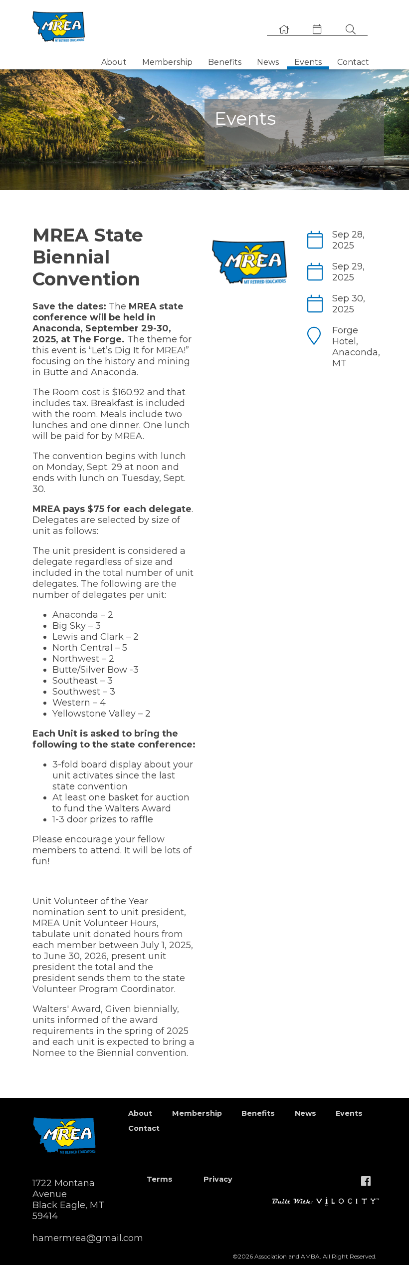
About (114, 62)
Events (308, 62)
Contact (353, 62)
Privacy (218, 1179)
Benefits (224, 62)
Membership (167, 62)
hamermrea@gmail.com (87, 1238)
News (268, 62)
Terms (160, 1179)
